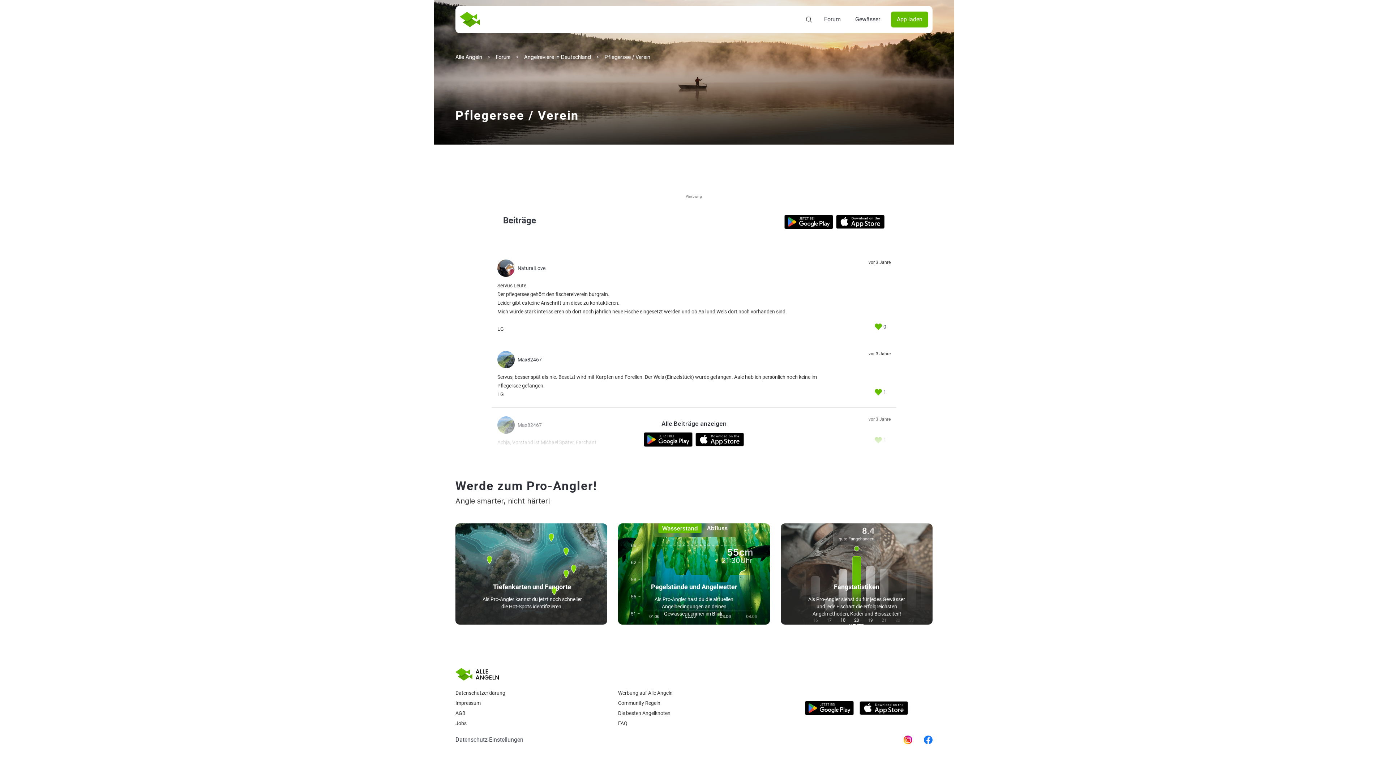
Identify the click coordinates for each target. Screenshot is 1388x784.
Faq (622, 723)
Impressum (468, 703)
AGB (460, 713)
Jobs (461, 723)
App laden (909, 19)
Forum (832, 19)
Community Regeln (639, 703)
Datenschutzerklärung (480, 693)
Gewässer (867, 19)
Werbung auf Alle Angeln (645, 693)
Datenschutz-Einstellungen (489, 739)
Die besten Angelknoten (644, 713)
